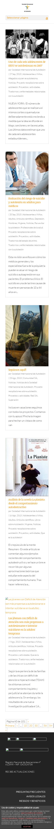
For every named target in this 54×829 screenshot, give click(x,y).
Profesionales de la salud (32, 227)
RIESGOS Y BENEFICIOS (32, 801)
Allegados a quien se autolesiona (23, 78)
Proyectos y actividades (29, 87)
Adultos (11, 218)
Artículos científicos (25, 218)
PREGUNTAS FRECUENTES (30, 792)
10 (25, 725)
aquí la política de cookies (31, 813)
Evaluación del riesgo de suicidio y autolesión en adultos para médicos (26, 202)
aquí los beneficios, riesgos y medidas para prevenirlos (24, 818)
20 (30, 725)
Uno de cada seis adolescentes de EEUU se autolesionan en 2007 (26, 63)
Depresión (39, 218)
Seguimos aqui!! (17, 370)
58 (45, 725)
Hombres (12, 223)
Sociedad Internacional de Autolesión (28, 69)
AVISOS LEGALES (35, 796)
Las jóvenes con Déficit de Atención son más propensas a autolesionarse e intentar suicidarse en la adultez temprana (25, 625)
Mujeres (21, 223)
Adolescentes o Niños (32, 74)
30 (36, 725)
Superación (13, 400)
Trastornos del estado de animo (22, 240)
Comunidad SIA (30, 378)
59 (50, 725)
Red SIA (34, 395)
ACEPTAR (27, 826)
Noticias (12, 82)
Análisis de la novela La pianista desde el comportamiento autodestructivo (26, 503)
